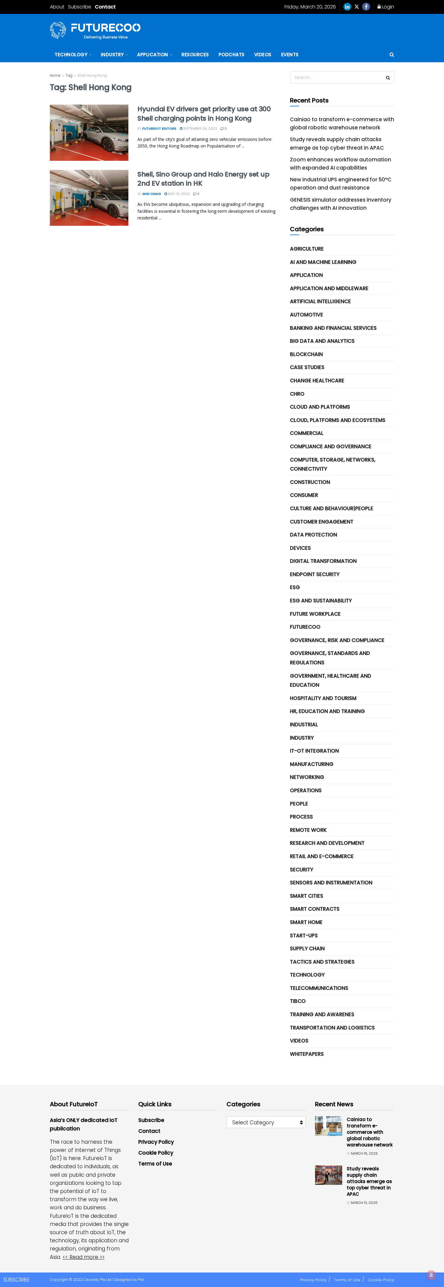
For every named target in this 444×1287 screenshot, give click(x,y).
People (299, 803)
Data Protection (313, 534)
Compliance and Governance (331, 446)
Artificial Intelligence (320, 301)
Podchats (232, 54)
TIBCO (298, 1001)
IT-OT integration (314, 750)
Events (290, 54)
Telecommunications (319, 988)
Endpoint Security (314, 574)
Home (55, 75)
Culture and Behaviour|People (331, 508)
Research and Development (327, 843)
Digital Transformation (323, 561)
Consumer (304, 495)
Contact (105, 6)
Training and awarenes (322, 1014)
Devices (300, 548)
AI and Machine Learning (323, 262)
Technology (71, 54)
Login (387, 6)
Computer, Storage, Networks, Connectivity (332, 464)
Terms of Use (155, 1163)
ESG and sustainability (321, 600)
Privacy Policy (156, 1142)
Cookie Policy (155, 1152)
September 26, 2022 (199, 128)
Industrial (304, 724)
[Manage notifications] (431, 1275)
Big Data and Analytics (322, 341)
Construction (310, 482)
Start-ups (304, 935)
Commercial (306, 433)
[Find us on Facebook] (366, 7)
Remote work (308, 830)
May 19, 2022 (178, 193)
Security (301, 869)
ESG (295, 587)
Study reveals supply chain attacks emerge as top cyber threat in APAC (369, 1181)
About (57, 6)
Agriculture (307, 248)
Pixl (141, 1279)
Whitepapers (307, 1054)
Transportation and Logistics (332, 1027)
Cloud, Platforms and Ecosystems (337, 420)
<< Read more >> (84, 1257)
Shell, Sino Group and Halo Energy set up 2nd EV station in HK (203, 179)
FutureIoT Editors (159, 128)
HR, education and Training (327, 711)
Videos (263, 54)
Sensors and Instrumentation (331, 882)
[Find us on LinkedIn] (347, 7)
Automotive (306, 314)
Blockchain (306, 354)
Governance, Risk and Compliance (337, 640)
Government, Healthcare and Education (330, 680)
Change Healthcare (317, 380)
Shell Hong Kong (92, 75)
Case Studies (307, 367)
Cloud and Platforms (320, 406)
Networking (307, 777)
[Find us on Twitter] (357, 7)
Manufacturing (311, 764)
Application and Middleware (329, 288)
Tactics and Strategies (322, 961)
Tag (69, 75)
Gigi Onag (151, 193)
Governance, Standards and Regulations (330, 658)
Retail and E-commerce (322, 856)
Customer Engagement (321, 521)
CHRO (297, 393)
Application (152, 54)
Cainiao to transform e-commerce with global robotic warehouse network (370, 1132)
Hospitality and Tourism (323, 698)
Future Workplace (315, 614)
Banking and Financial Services (333, 328)
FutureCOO (305, 627)
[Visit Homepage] (95, 30)
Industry (112, 54)
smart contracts (314, 909)
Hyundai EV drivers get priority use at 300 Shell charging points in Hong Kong (204, 113)
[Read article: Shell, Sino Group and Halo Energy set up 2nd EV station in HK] (89, 198)
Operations (306, 790)
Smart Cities (306, 896)
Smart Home (306, 922)
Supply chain (307, 948)
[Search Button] (392, 54)
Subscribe (79, 6)
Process (301, 816)
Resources (195, 54)
